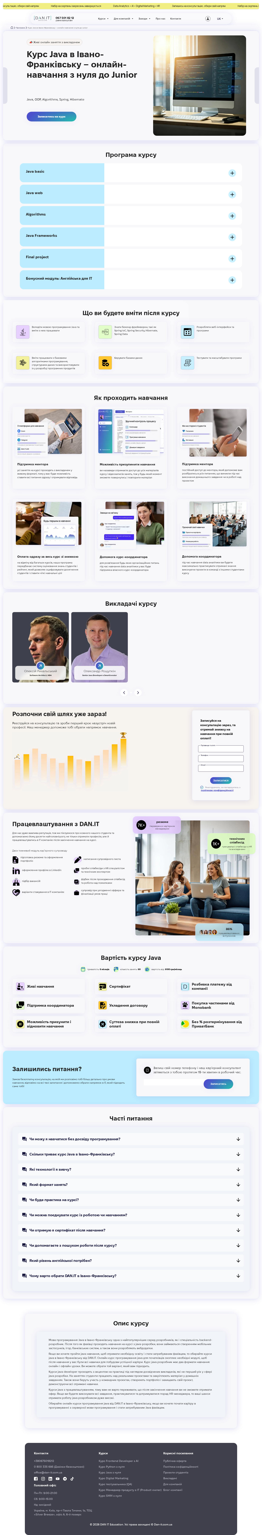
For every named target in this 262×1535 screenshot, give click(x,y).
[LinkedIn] (50, 1479)
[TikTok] (72, 1479)
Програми (20, 28)
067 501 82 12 (65, 17)
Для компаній (122, 18)
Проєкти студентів (175, 1472)
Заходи (143, 18)
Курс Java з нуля (110, 1472)
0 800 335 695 (59, 1466)
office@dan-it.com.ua (48, 1472)
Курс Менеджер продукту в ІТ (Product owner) (130, 1489)
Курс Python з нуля (112, 1466)
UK (219, 18)
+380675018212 (44, 1460)
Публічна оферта (174, 1460)
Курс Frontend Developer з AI (118, 1460)
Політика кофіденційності (180, 1466)
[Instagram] (43, 1479)
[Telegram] (65, 1479)
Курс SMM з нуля (110, 1495)
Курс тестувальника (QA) (115, 1484)
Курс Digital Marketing (113, 1478)
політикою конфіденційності (217, 790)
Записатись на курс (52, 116)
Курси (101, 18)
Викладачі (170, 1478)
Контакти (175, 18)
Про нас (160, 18)
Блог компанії (172, 1489)
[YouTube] (57, 1479)
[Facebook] (36, 1479)
